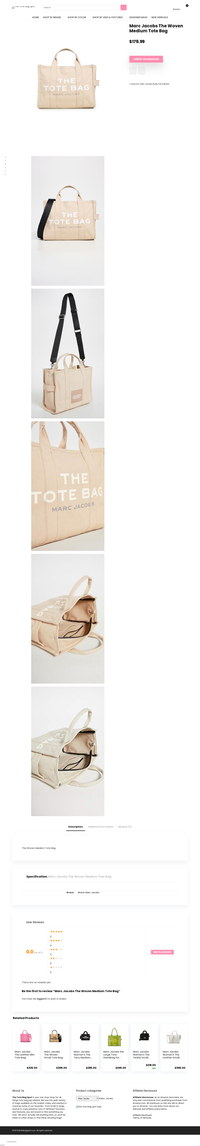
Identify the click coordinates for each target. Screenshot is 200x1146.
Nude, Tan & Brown (161, 84)
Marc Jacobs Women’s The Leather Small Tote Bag (171, 1056)
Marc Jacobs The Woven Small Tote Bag (53, 1054)
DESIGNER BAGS (138, 17)
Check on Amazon (146, 59)
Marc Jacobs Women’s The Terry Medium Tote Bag (82, 1056)
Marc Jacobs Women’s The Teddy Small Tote (141, 1056)
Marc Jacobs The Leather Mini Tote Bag (24, 1054)
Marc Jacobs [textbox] (106, 1098)
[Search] (123, 7)
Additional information (100, 826)
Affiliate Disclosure (142, 1115)
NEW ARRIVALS (159, 17)
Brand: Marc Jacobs (88, 892)
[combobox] (106, 1098)
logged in (42, 998)
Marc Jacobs (146, 84)
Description (75, 826)
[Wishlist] (176, 6)
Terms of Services (142, 1117)
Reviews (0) (125, 826)
